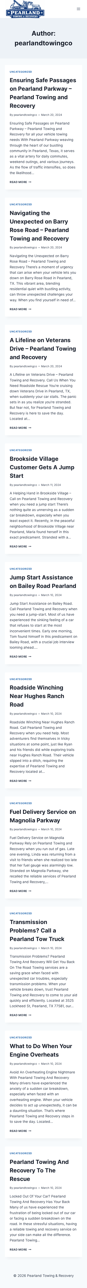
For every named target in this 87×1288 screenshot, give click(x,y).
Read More (20, 182)
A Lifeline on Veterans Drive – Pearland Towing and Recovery (43, 349)
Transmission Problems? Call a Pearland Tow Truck (37, 930)
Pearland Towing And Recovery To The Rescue (39, 1170)
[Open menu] (78, 9)
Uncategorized (21, 71)
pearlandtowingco (25, 114)
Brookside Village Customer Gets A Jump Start (42, 467)
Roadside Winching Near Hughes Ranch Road (37, 696)
